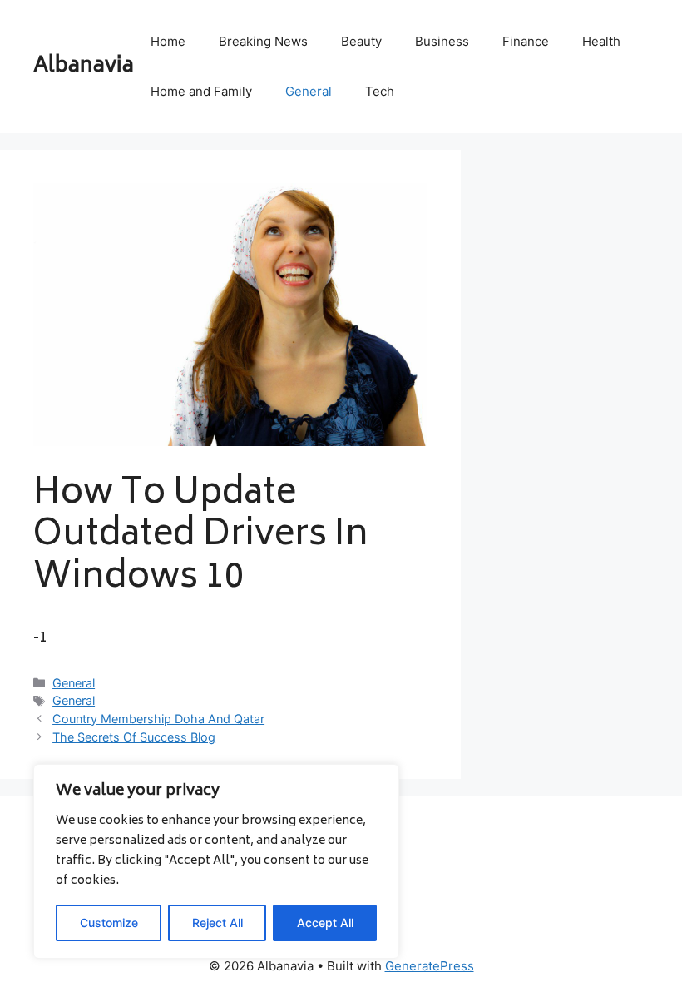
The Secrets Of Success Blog (133, 737)
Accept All (325, 922)
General (308, 91)
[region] (216, 861)
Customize (109, 922)
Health (601, 41)
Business (442, 41)
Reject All (217, 922)
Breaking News (263, 41)
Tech (379, 91)
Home (168, 41)
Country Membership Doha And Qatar (158, 719)
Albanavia (83, 66)
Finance (525, 41)
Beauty (361, 41)
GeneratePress (429, 966)
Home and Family (201, 91)
